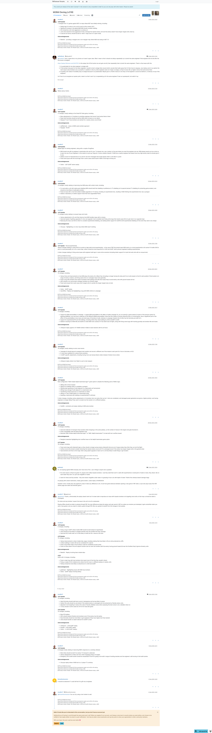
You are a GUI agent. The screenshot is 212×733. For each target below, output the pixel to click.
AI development (57, 15)
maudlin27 (60, 19)
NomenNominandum (63, 679)
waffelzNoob (61, 56)
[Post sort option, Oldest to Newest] (139, 15)
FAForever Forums (58, 1)
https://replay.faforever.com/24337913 (68, 63)
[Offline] (55, 20)
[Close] (158, 712)
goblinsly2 (60, 467)
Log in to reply (146, 15)
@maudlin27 (69, 56)
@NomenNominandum (70, 692)
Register (56, 723)
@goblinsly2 (68, 494)
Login (61, 723)
